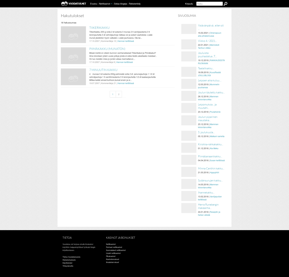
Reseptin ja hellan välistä (209, 213)
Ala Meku (214, 148)
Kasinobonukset (112, 259)
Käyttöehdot (67, 262)
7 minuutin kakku (103, 70)
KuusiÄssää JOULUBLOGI (209, 74)
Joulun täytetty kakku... (211, 92)
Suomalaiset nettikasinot (116, 250)
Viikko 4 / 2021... (207, 40)
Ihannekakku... (206, 192)
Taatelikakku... (206, 68)
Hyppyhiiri (214, 172)
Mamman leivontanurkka (208, 98)
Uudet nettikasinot (113, 253)
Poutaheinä (215, 111)
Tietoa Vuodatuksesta (71, 256)
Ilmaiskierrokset (112, 262)
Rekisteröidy (134, 3)
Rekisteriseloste (69, 259)
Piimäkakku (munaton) (107, 49)
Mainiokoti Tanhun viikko (208, 46)
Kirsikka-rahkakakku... (210, 144)
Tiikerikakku (99, 27)
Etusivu (93, 3)
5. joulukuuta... (206, 132)
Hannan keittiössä (126, 40)
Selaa (120, 3)
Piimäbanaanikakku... (210, 156)
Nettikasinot (104, 3)
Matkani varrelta (217, 136)
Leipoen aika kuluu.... (209, 80)
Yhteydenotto (68, 265)
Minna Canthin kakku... (211, 168)
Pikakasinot (110, 256)
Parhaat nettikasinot (114, 247)
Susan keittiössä (217, 160)
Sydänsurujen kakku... (210, 180)
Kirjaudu (189, 3)
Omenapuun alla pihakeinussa (209, 34)
